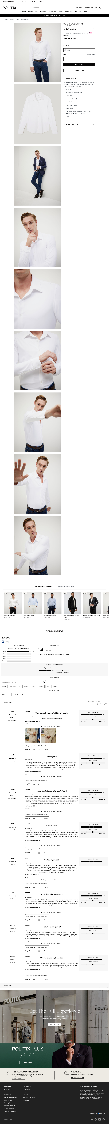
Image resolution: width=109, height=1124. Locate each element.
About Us (7, 1089)
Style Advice (83, 11)
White (68, 50)
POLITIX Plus (8, 1100)
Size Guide (26, 1100)
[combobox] (79, 59)
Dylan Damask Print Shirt (50, 615)
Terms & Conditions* (10, 1111)
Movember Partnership (11, 1097)
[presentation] (43, 587)
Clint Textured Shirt (29, 615)
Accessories (52, 11)
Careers (6, 1092)
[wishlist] (99, 8)
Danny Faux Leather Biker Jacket (91, 615)
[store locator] (95, 8)
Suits (36, 11)
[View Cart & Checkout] (104, 8)
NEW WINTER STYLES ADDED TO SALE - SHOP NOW (54, 15)
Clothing (43, 11)
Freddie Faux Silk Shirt (9, 615)
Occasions (68, 11)
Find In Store (79, 70)
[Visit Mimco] (32, 2)
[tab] (43, 587)
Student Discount (9, 1105)
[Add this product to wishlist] (94, 29)
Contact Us (26, 1089)
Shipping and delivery (18, 1078)
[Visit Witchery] (22, 1)
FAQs (24, 1092)
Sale (75, 11)
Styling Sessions (9, 1108)
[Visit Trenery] (41, 1)
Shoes (61, 11)
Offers (30, 11)
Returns (25, 1094)
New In (24, 11)
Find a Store (7, 1094)
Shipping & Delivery (29, 1097)
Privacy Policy (8, 1103)
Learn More (66, 35)
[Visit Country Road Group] (9, 1)
